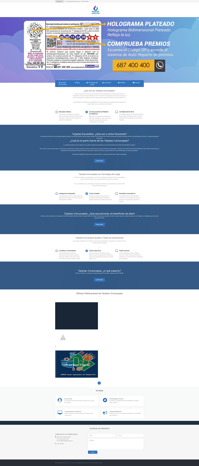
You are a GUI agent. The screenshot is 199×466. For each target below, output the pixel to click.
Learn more (65, 327)
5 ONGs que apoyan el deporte (75, 365)
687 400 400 (85, 1)
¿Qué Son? (107, 82)
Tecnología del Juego (93, 83)
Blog (78, 82)
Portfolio (122, 82)
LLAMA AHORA (99, 160)
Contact (137, 82)
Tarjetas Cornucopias (62, 83)
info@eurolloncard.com (73, 1)
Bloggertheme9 (87, 462)
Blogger (100, 462)
